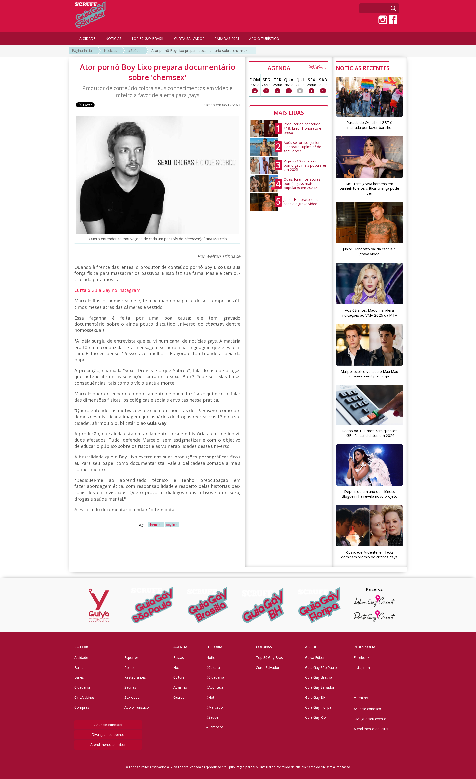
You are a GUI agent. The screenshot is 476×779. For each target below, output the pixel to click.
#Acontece (215, 687)
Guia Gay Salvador (319, 687)
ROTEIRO (82, 647)
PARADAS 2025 (226, 38)
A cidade (81, 657)
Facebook (361, 657)
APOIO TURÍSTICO (264, 38)
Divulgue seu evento (108, 734)
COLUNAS (264, 647)
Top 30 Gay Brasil (270, 657)
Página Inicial (82, 50)
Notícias (110, 50)
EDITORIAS (215, 647)
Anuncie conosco (108, 724)
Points (129, 667)
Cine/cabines (84, 697)
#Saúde (134, 50)
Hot (176, 667)
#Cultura (213, 667)
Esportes (131, 657)
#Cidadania (215, 677)
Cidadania (82, 687)
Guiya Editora (316, 657)
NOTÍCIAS (113, 38)
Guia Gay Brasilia (318, 677)
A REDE (311, 647)
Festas (178, 657)
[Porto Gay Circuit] (374, 616)
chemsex (155, 524)
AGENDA (297, 68)
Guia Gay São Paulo (321, 667)
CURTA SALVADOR (189, 38)
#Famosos (215, 727)
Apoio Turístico (136, 707)
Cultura (179, 677)
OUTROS (361, 698)
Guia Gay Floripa (318, 707)
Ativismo (180, 687)
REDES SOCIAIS (366, 647)
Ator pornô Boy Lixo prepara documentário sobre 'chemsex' (199, 50)
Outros (178, 697)
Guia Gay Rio (315, 717)
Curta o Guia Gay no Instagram (108, 290)
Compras (81, 707)
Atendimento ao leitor (108, 744)
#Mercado (214, 707)
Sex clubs (131, 697)
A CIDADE (87, 38)
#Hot (210, 697)
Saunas (130, 687)
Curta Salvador (267, 667)
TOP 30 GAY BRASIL (147, 38)
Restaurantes (135, 677)
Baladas (80, 667)
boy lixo (172, 524)
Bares (79, 677)
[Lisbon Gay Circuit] (374, 601)
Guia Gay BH (315, 697)
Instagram (362, 667)
